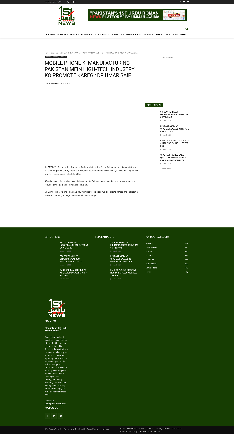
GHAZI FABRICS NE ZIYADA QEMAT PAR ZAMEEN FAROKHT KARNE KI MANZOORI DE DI (173, 157)
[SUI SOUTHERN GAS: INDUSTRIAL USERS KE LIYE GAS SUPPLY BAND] (152, 115)
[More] (83, 90)
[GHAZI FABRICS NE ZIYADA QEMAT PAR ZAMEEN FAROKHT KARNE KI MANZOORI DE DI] (152, 158)
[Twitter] (184, 2)
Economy (56, 57)
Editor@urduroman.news (55, 403)
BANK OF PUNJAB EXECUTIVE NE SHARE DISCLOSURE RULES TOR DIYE (174, 143)
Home (47, 53)
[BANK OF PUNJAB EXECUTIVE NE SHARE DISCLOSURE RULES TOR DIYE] (152, 144)
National (63, 57)
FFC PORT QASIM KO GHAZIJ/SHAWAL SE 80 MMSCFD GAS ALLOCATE (174, 129)
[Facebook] (180, 2)
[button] (186, 28)
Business (54, 53)
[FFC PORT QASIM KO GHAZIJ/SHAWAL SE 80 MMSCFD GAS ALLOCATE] (152, 129)
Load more (166, 169)
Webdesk (55, 83)
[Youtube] (187, 2)
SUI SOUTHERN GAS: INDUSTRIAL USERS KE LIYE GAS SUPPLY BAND (174, 114)
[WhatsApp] (76, 90)
